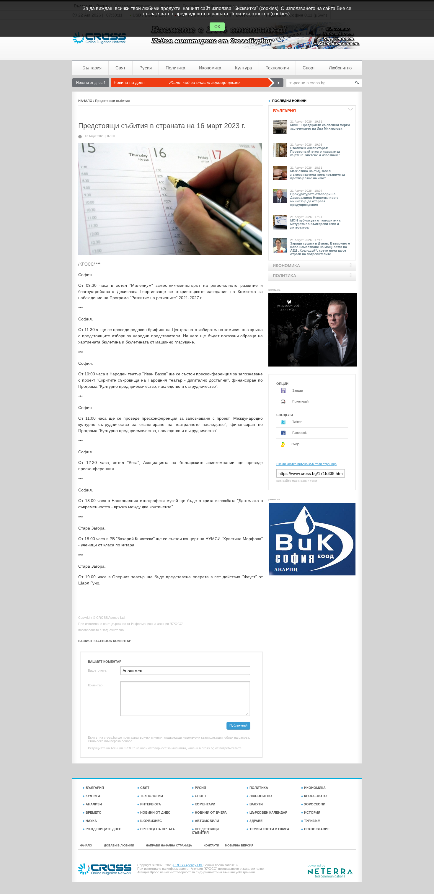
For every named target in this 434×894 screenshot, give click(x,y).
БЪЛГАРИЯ (95, 787)
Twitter (296, 422)
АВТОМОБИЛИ (207, 821)
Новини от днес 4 (90, 83)
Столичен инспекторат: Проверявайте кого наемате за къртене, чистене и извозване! (315, 151)
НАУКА (91, 821)
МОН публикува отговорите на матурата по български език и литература (315, 224)
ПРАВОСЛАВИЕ (316, 829)
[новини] (99, 38)
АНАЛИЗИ (94, 804)
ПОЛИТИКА (258, 787)
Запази (297, 390)
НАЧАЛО (85, 100)
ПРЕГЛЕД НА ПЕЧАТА (157, 829)
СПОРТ (200, 796)
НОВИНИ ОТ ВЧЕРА (211, 812)
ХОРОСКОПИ (314, 804)
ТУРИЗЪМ (312, 821)
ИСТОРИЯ (312, 812)
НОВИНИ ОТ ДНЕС (155, 812)
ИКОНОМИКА (315, 787)
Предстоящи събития (112, 100)
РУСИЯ (200, 787)
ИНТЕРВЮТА (150, 804)
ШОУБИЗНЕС (151, 821)
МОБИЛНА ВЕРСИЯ (239, 845)
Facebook (299, 432)
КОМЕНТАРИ (205, 804)
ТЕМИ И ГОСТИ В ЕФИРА (269, 829)
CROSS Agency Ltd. (188, 865)
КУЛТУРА (93, 796)
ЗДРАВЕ (255, 821)
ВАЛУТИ (256, 804)
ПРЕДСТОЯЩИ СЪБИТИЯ (205, 830)
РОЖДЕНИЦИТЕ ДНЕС (103, 829)
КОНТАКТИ (211, 845)
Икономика (210, 67)
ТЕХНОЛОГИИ (151, 796)
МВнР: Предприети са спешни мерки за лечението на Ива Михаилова (320, 126)
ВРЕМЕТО (94, 812)
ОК (217, 26)
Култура (243, 67)
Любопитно (340, 67)
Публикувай (238, 725)
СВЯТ (144, 787)
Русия (145, 67)
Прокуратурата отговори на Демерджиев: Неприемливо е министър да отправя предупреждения (314, 199)
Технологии (277, 67)
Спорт (309, 67)
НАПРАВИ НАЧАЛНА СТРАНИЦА (169, 845)
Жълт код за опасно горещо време (204, 82)
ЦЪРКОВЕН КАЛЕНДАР (268, 812)
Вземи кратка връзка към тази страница (306, 464)
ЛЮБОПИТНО (260, 796)
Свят (120, 67)
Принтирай (300, 401)
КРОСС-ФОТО (315, 796)
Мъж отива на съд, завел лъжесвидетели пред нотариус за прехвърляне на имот (317, 174)
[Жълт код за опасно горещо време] (275, 82)
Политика (175, 67)
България (92, 67)
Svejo (295, 444)
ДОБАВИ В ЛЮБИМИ (119, 845)
